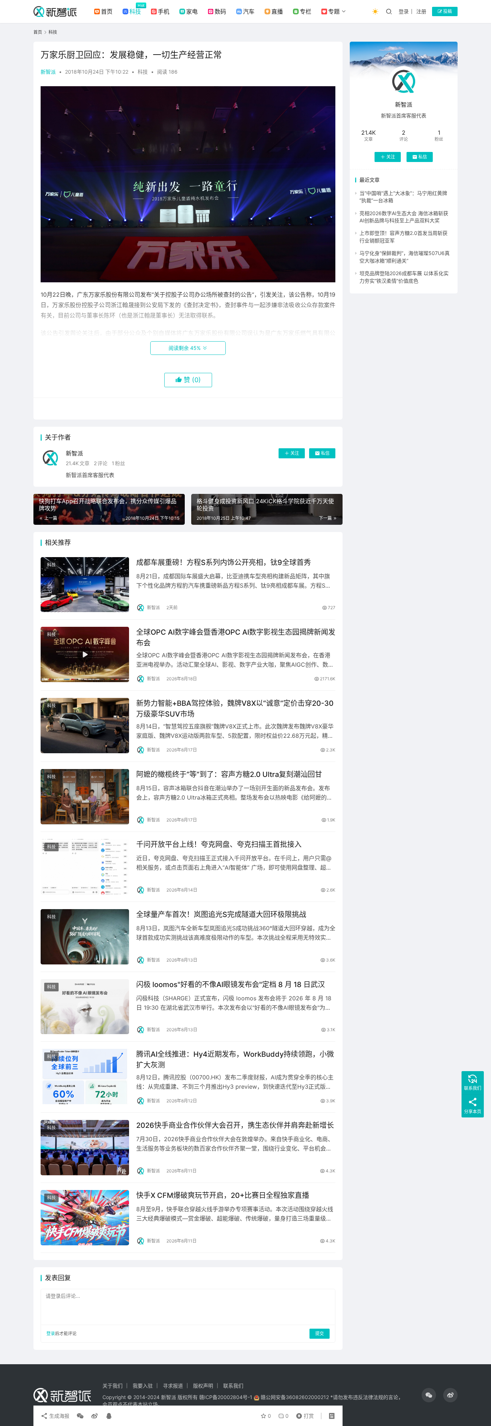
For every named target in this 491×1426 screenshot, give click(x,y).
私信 (325, 453)
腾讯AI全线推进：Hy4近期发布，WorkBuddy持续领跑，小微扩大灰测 (235, 1059)
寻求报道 (173, 1386)
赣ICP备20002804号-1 (225, 1397)
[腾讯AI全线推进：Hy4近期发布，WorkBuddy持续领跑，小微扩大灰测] (85, 1076)
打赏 (303, 1414)
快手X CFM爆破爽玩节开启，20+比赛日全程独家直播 (222, 1195)
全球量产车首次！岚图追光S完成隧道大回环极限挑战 (221, 914)
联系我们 (233, 1386)
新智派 (48, 72)
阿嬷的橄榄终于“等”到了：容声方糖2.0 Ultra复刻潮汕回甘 (229, 774)
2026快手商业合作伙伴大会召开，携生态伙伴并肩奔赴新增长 (235, 1125)
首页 (107, 11)
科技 (135, 11)
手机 (163, 11)
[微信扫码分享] (80, 1415)
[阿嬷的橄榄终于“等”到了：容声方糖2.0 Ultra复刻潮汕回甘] (85, 796)
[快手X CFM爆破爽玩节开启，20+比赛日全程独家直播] (85, 1217)
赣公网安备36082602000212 (295, 1397)
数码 (220, 11)
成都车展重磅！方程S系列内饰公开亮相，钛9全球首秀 (223, 562)
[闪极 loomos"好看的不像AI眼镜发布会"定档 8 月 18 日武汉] (85, 1006)
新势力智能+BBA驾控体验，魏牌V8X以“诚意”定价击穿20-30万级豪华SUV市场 (235, 708)
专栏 (305, 11)
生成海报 (58, 1416)
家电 (192, 11)
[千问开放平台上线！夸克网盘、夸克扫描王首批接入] (85, 866)
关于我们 (112, 1386)
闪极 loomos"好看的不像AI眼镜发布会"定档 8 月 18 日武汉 (230, 984)
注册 (421, 11)
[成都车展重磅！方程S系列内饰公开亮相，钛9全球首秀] (85, 584)
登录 (404, 11)
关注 (294, 453)
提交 (319, 1333)
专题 (334, 11)
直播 (277, 11)
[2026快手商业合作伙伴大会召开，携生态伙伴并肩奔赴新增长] (85, 1147)
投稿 (447, 11)
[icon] (429, 1395)
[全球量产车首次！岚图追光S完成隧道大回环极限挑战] (85, 936)
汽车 (248, 11)
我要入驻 (143, 1386)
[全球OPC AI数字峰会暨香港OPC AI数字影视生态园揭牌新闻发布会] (85, 654)
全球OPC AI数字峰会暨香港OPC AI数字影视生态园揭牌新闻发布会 (235, 637)
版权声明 (203, 1386)
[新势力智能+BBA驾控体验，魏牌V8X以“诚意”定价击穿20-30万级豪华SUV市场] (85, 725)
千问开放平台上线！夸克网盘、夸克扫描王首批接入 (219, 844)
